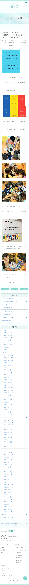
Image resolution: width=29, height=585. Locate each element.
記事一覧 (14, 289)
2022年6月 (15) (8, 467)
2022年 (4, 450)
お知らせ (8, 523)
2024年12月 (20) (8, 388)
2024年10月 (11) (8, 392)
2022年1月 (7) (8, 479)
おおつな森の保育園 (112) (9, 301)
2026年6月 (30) (8, 337)
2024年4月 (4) (8, 407)
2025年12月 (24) (8, 355)
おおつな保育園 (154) (8, 298)
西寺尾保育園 (15, 32)
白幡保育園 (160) (7, 308)
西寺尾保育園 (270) (8, 317)
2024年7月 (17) (8, 400)
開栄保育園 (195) (7, 321)
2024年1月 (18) (8, 414)
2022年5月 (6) (8, 469)
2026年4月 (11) (8, 342)
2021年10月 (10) (8, 489)
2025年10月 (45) (8, 360)
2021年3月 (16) (8, 506)
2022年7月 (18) (8, 464)
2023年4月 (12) (8, 439)
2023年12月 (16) (8, 420)
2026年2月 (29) (8, 347)
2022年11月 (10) (8, 455)
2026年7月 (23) (8, 335)
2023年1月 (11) (8, 447)
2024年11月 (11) (8, 390)
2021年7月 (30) (8, 497)
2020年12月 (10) (8, 517)
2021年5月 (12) (8, 502)
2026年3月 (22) (8, 345)
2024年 (4, 385)
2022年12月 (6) (8, 452)
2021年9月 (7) (8, 492)
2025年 (4, 353)
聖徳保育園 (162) (7, 314)
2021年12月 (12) (8, 485)
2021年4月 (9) (8, 504)
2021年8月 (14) (8, 494)
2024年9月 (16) (8, 395)
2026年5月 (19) (8, 340)
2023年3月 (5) (8, 442)
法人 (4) (4, 304)
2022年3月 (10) (8, 474)
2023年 (4, 417)
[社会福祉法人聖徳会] (14, 5)
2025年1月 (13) (8, 382)
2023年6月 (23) (8, 434)
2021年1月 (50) (8, 511)
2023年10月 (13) (8, 425)
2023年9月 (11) (8, 427)
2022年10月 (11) (8, 457)
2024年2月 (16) (8, 412)
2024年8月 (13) (8, 397)
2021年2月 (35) (8, 509)
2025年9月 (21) (8, 362)
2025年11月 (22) (8, 358)
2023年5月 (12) (8, 437)
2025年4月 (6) (8, 375)
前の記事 (5, 289)
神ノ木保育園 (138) (8, 311)
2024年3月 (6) (8, 409)
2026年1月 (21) (8, 350)
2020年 (4, 515)
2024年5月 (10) (8, 405)
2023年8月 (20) (8, 430)
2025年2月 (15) (8, 379)
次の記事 (24, 289)
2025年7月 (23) (8, 367)
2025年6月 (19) (8, 370)
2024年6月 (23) (8, 402)
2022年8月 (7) (8, 462)
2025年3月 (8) (8, 377)
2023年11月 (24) (8, 422)
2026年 (4, 330)
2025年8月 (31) (8, 365)
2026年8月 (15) (8, 333)
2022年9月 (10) (8, 460)
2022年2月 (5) (8, 477)
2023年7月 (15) (8, 432)
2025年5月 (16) (8, 372)
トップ (2, 523)
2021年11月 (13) (8, 487)
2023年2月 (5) (8, 444)
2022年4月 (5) (8, 472)
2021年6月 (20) (8, 499)
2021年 (4, 482)
